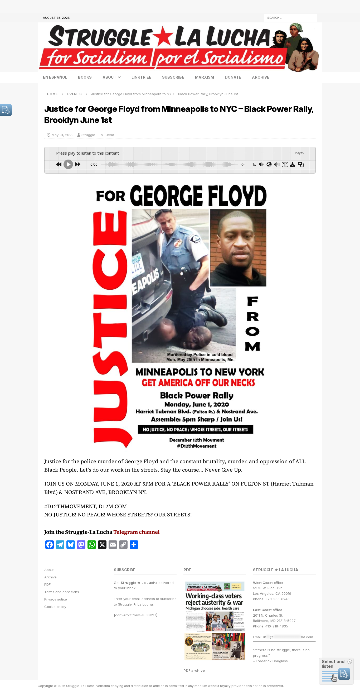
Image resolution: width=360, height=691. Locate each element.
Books (85, 77)
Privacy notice (55, 599)
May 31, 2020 (63, 135)
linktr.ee (141, 77)
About (109, 77)
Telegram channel (136, 532)
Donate (233, 77)
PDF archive (194, 670)
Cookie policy (55, 606)
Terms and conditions (61, 592)
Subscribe (173, 77)
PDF (47, 584)
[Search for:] (290, 17)
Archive (260, 77)
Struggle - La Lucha (97, 135)
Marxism (204, 77)
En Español (55, 77)
